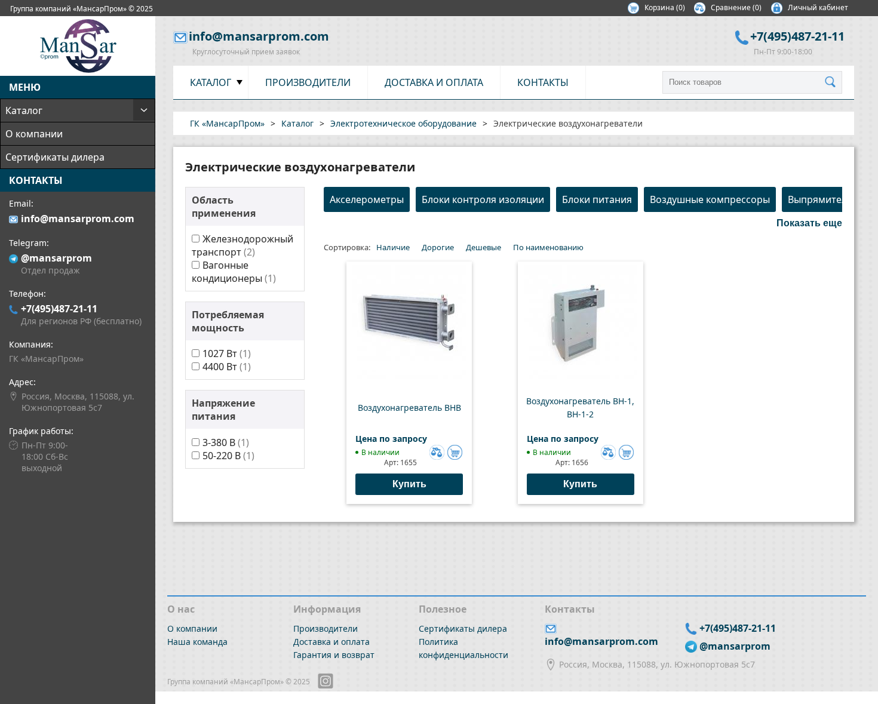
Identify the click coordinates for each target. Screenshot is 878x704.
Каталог (23, 110)
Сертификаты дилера (55, 157)
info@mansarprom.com (77, 218)
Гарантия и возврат (333, 654)
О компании (34, 133)
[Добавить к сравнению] (435, 451)
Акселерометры (367, 199)
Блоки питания (597, 199)
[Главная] (77, 69)
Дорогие (438, 247)
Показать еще (809, 223)
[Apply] (833, 82)
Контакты (543, 82)
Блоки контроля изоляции (483, 199)
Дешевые (483, 247)
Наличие (393, 247)
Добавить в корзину (454, 452)
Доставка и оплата (434, 82)
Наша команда (197, 641)
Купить (409, 484)
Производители (308, 82)
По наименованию (548, 247)
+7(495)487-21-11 (59, 308)
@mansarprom (56, 258)
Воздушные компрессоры (710, 199)
